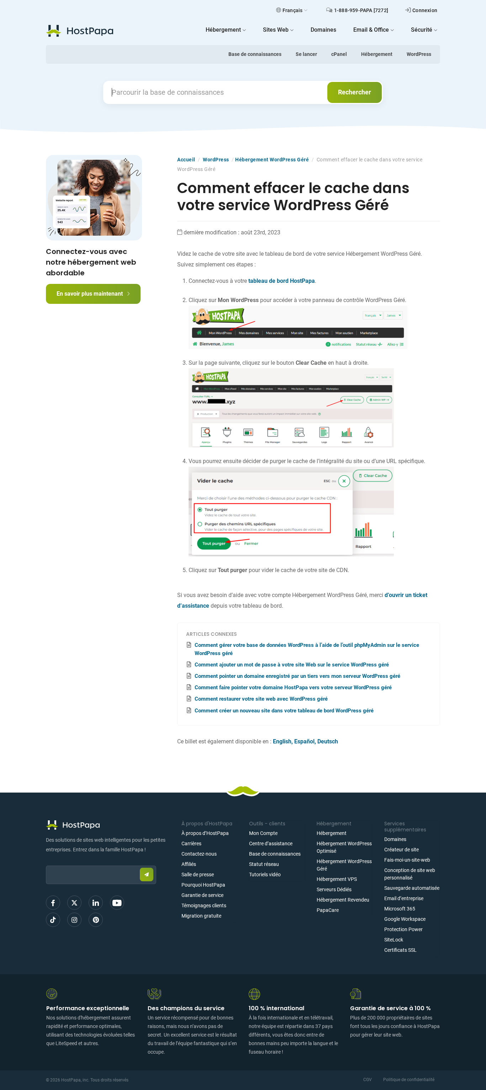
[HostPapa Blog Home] (79, 30)
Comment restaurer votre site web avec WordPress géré (261, 699)
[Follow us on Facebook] (53, 903)
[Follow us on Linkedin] (96, 903)
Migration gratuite (201, 916)
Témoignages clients (203, 905)
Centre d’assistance (270, 843)
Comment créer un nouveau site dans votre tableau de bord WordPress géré (284, 710)
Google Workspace (405, 919)
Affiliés (188, 864)
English (282, 741)
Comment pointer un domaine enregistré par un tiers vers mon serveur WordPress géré (297, 676)
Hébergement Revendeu (343, 900)
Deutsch (327, 741)
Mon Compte (263, 833)
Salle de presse (197, 874)
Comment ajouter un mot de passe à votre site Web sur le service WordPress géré (292, 664)
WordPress (419, 54)
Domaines (395, 839)
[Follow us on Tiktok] (53, 920)
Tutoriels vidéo (265, 874)
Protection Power (403, 929)
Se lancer (306, 54)
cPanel (339, 54)
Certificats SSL (400, 950)
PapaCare (328, 910)
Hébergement (376, 54)
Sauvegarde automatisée (411, 888)
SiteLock (393, 940)
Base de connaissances (254, 54)
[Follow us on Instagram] (74, 920)
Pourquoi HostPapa (203, 885)
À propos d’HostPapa (205, 833)
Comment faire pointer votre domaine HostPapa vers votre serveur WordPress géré (293, 687)
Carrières (191, 843)
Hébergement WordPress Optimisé (344, 847)
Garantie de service (202, 895)
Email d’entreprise (403, 898)
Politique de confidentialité (408, 1079)
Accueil (186, 159)
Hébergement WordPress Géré (272, 159)
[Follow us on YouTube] (117, 903)
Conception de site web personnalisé (409, 874)
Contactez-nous (199, 854)
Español (304, 741)
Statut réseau (264, 864)
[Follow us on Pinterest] (96, 920)
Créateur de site (401, 849)
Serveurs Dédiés (334, 889)
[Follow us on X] (74, 903)
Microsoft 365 (399, 909)
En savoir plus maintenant (90, 293)
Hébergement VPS (337, 879)
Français (292, 10)
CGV (367, 1079)
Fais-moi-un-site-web (407, 860)
